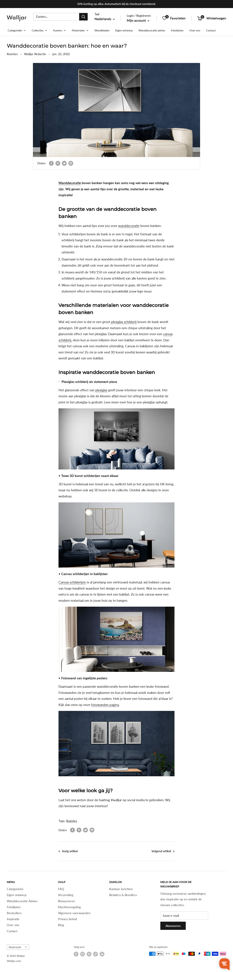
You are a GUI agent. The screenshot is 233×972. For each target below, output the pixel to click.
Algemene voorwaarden (74, 913)
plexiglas (101, 390)
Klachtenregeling (69, 907)
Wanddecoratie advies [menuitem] (152, 30)
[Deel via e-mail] (70, 163)
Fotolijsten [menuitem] (177, 30)
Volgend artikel (161, 851)
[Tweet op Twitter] (64, 163)
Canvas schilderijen (72, 582)
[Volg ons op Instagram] (82, 954)
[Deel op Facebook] (51, 163)
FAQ (61, 889)
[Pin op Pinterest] (57, 163)
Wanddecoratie (70, 183)
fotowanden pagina (105, 705)
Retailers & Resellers (123, 895)
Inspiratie (13, 919)
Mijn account (137, 20)
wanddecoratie (129, 226)
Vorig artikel (70, 851)
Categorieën (15, 889)
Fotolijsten (14, 907)
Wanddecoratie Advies (22, 901)
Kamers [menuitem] (57, 30)
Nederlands (15, 947)
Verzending (65, 895)
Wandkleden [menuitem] (102, 30)
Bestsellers (14, 913)
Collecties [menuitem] (37, 30)
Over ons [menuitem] (194, 30)
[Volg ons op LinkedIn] (102, 954)
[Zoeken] (83, 16)
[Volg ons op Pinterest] (89, 954)
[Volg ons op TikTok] (95, 954)
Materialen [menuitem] (78, 30)
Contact (12, 931)
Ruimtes (12, 54)
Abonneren (173, 926)
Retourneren (66, 901)
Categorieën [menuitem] (15, 30)
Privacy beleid (67, 919)
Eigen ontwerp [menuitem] (124, 30)
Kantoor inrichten (121, 889)
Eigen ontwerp (16, 895)
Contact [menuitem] (211, 30)
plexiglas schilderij (124, 322)
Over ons (13, 925)
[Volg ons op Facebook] (76, 954)
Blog (61, 925)
